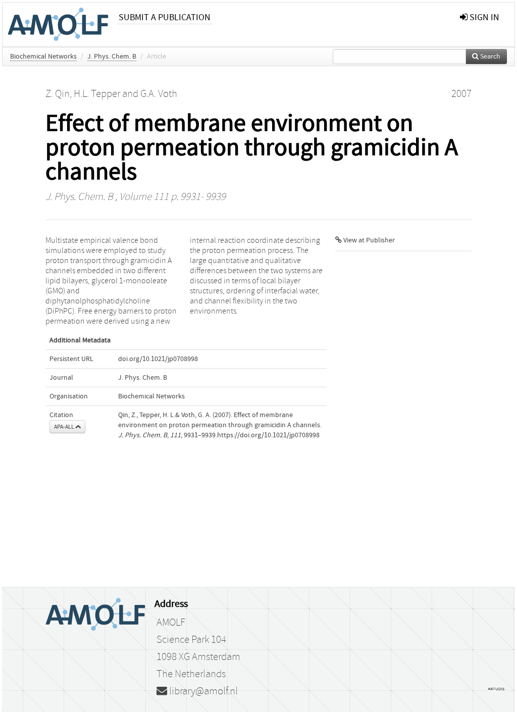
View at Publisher (368, 240)
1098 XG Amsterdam (198, 657)
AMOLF (171, 623)
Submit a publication (165, 17)
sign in (483, 17)
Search (489, 57)
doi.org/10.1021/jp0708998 (158, 359)
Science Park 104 (191, 640)
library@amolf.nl (202, 691)
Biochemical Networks (43, 57)
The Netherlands (191, 674)
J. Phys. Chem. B (111, 57)
